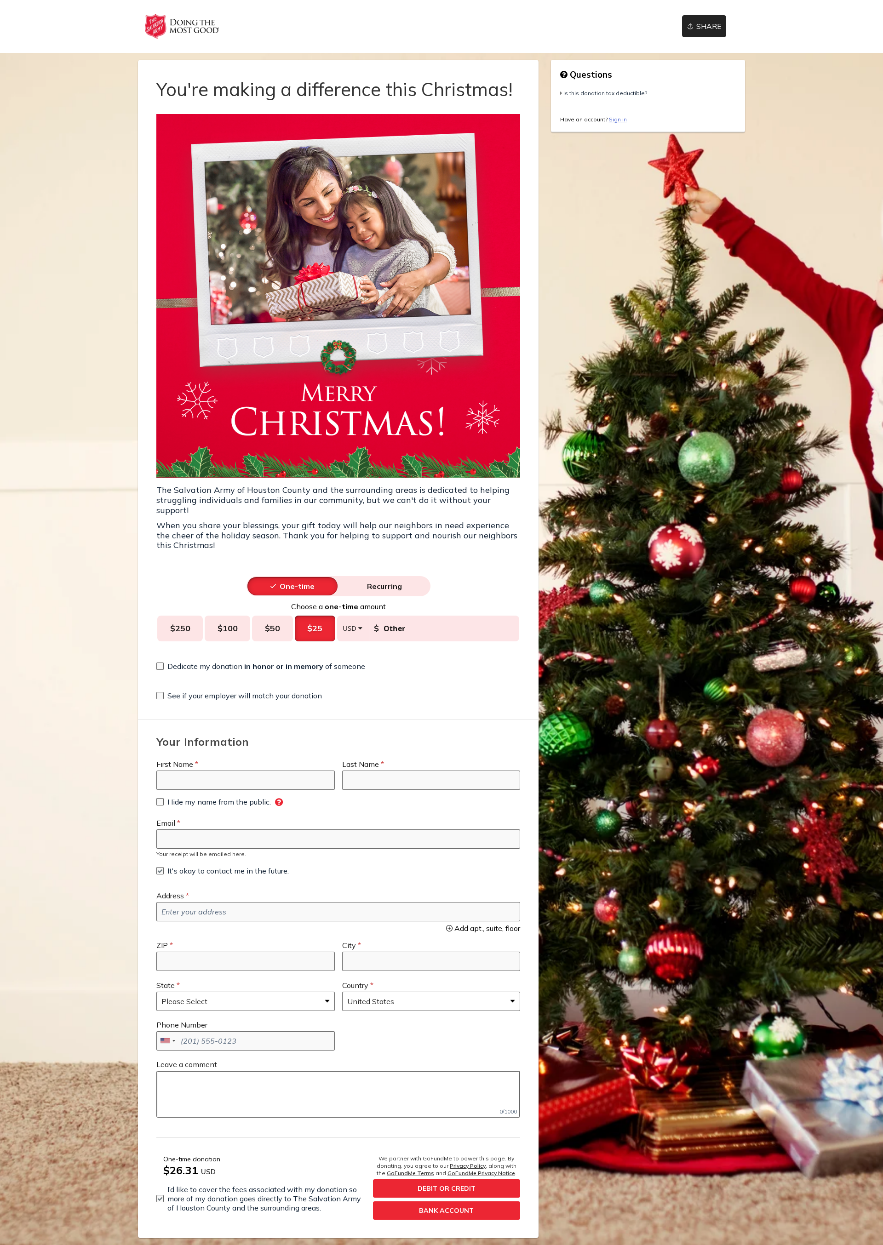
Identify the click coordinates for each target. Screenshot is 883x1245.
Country (355, 985)
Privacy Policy (468, 1165)
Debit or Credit (447, 1188)
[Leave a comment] (338, 1094)
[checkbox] (260, 666)
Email (165, 823)
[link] (182, 26)
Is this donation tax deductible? (605, 93)
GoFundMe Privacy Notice (481, 1173)
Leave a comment (186, 1064)
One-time (297, 586)
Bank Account (446, 1210)
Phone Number (181, 1024)
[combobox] (167, 1041)
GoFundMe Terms (410, 1173)
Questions (590, 74)
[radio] (297, 586)
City (349, 945)
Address (170, 895)
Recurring (384, 586)
